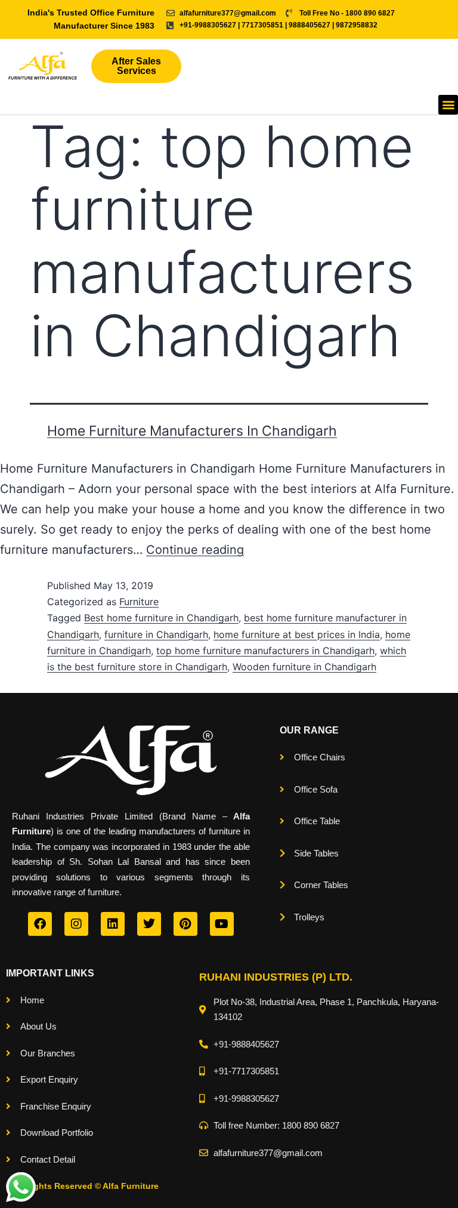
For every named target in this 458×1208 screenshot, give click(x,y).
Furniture (139, 602)
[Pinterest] (185, 924)
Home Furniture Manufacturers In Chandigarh (192, 431)
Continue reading (195, 550)
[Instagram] (76, 924)
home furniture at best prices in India (296, 634)
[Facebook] (40, 924)
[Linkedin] (113, 924)
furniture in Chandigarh (156, 634)
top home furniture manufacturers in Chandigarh (265, 651)
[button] (448, 105)
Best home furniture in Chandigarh (161, 618)
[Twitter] (149, 924)
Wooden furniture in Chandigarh (304, 667)
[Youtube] (222, 924)
